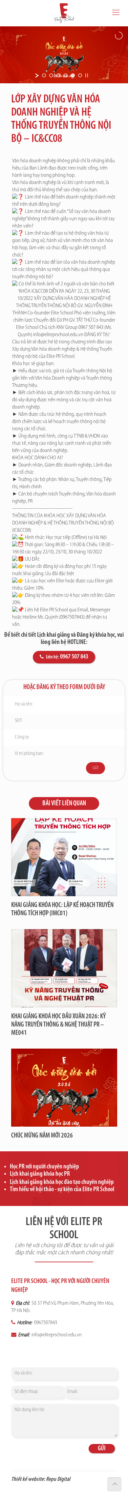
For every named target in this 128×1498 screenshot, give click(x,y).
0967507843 (45, 1322)
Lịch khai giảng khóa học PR (40, 1174)
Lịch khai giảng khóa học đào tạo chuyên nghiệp (62, 1182)
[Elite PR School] (64, 13)
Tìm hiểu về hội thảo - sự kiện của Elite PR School (62, 1189)
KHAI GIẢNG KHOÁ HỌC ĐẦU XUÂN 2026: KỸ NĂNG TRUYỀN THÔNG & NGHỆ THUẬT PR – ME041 (58, 1024)
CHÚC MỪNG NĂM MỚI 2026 (42, 1135)
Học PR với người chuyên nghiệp (44, 1167)
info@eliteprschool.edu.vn (56, 1335)
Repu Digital (58, 1480)
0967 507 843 (74, 657)
